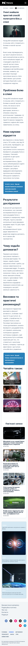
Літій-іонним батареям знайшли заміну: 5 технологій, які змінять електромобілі (11, 489)
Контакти (5, 612)
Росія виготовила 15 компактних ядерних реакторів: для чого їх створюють (11, 466)
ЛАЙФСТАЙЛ (5, 636)
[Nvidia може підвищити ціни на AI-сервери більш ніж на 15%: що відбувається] (14, 502)
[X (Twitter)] (11, 621)
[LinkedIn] (25, 621)
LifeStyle (4, 525)
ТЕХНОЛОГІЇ (5, 634)
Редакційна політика (9, 607)
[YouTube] (20, 625)
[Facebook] (6, 621)
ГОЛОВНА (4, 632)
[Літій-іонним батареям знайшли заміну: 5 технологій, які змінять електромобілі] (14, 479)
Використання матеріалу (10, 605)
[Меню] (25, 3)
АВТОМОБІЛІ (18, 632)
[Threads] (20, 621)
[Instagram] (15, 621)
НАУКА (4, 557)
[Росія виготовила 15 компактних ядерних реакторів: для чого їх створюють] (14, 455)
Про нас (4, 610)
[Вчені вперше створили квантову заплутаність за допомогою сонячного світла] (14, 543)
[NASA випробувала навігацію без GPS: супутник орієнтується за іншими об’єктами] (14, 576)
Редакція (5, 615)
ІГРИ (17, 634)
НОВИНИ (11, 8)
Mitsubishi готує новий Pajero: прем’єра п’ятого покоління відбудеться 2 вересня (14, 443)
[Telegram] (25, 625)
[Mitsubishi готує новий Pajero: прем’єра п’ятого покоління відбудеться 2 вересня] (14, 433)
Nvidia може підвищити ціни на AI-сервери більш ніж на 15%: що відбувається (13, 512)
